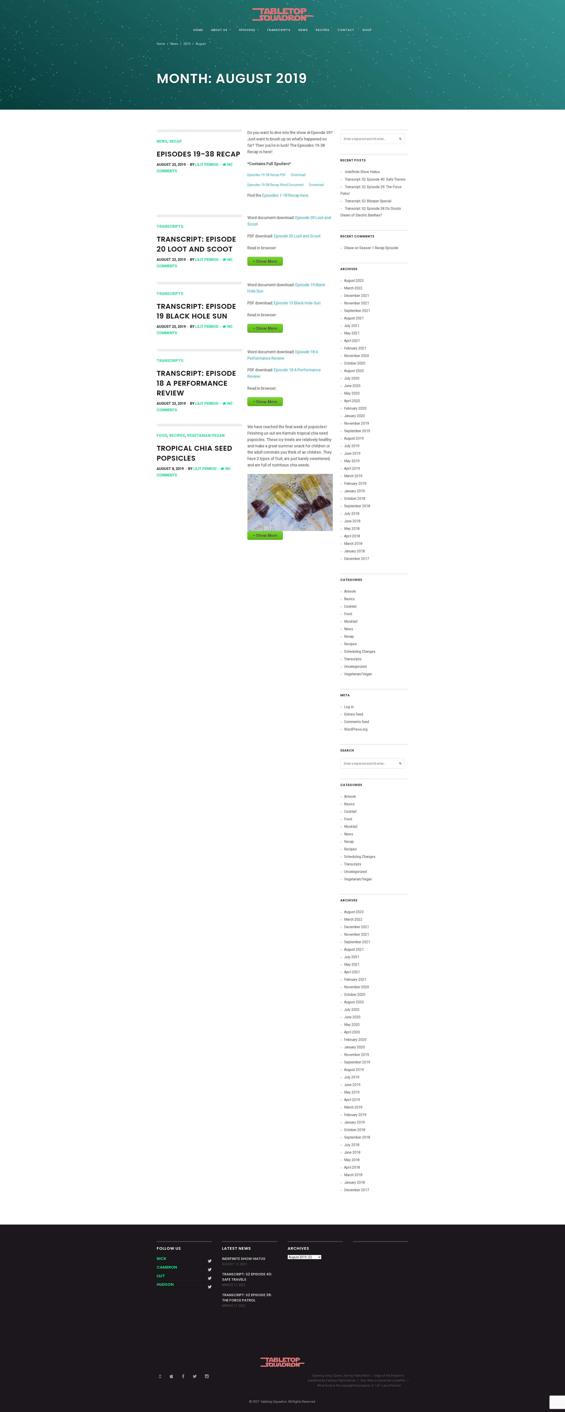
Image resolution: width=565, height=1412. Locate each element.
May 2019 (352, 461)
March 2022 (353, 288)
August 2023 (354, 281)
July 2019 (351, 446)
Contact (345, 30)
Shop (367, 30)
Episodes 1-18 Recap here (284, 195)
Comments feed (356, 722)
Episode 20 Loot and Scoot (297, 236)
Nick (161, 1258)
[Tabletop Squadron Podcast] (282, 14)
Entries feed (353, 714)
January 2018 (354, 551)
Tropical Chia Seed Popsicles (194, 453)
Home (198, 30)
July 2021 (351, 326)
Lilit (161, 1275)
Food (162, 435)
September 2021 (357, 311)
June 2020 (352, 386)
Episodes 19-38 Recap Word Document (275, 185)
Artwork (350, 591)
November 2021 (356, 303)
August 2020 (354, 371)
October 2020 (354, 363)
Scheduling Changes (359, 651)
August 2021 (354, 318)
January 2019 (354, 491)
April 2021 (352, 341)
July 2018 (351, 513)
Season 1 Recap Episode (378, 248)
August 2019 (354, 438)
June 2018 (352, 521)
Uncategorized (355, 666)
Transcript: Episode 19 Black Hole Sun (196, 311)
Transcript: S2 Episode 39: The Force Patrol (246, 1297)
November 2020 (356, 356)
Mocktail (350, 621)
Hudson (165, 1284)
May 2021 (352, 333)
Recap (176, 141)
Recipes (323, 30)
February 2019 (355, 483)
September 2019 (357, 431)
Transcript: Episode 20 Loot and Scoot (196, 244)
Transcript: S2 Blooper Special (368, 201)
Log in (349, 707)
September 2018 (357, 506)
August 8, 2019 (170, 469)
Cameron (167, 1267)
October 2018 (354, 498)
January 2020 (354, 416)
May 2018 (352, 529)
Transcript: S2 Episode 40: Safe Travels (375, 179)
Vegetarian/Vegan (206, 435)
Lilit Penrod (206, 164)
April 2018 (352, 536)
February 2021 (355, 348)
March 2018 (353, 544)
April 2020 (352, 401)
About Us (219, 30)
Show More (266, 261)
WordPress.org (355, 729)
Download (298, 175)
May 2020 (352, 393)
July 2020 (351, 378)
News (303, 30)
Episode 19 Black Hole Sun (297, 303)
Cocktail (350, 606)
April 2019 (352, 468)
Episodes (247, 30)
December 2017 (356, 559)
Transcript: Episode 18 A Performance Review (196, 383)
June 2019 (352, 453)
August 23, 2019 (171, 164)
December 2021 (356, 296)
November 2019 (356, 423)
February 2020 (355, 408)
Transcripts (278, 30)
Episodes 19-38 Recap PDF (266, 175)
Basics (349, 599)
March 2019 (353, 476)
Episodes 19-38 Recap (198, 154)
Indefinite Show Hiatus (362, 172)
